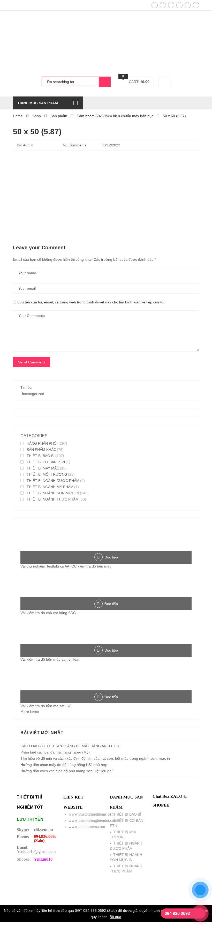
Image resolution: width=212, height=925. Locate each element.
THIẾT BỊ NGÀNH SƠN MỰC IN (53, 493)
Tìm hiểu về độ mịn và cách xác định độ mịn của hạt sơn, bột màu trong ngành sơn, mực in (95, 758)
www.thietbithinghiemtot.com (93, 820)
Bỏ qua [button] (115, 917)
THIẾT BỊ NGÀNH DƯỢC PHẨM (53, 481)
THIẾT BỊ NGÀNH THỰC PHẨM (53, 499)
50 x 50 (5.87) (37, 131)
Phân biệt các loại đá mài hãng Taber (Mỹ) (55, 752)
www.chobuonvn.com (87, 826)
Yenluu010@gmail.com (36, 851)
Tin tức (26, 387)
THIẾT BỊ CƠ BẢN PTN (46, 462)
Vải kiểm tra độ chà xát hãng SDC (48, 613)
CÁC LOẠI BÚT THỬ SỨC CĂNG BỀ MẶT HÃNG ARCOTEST (70, 746)
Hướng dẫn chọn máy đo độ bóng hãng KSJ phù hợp (63, 765)
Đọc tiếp (111, 557)
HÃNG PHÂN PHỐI (42, 443)
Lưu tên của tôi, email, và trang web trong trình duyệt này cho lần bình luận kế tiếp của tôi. (91, 302)
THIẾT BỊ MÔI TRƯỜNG (47, 474)
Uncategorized (32, 394)
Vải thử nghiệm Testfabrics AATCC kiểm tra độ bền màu (65, 566)
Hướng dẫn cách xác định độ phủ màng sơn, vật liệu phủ (66, 771)
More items (29, 712)
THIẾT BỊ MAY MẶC (43, 468)
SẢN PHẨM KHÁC (41, 449)
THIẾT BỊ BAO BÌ (41, 456)
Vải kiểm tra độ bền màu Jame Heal (49, 659)
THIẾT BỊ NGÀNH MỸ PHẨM (50, 487)
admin (28, 145)
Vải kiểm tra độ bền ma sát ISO (46, 706)
